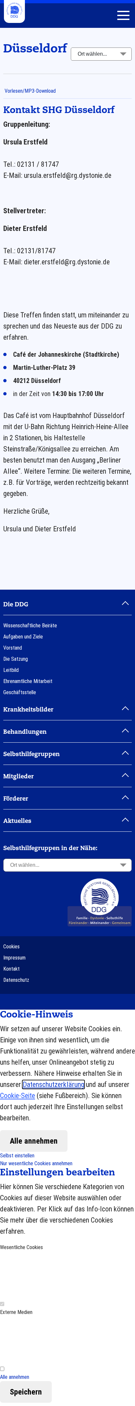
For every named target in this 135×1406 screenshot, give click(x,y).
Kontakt (11, 969)
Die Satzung (15, 659)
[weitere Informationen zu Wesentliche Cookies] (49, 1275)
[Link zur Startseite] (100, 902)
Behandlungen (25, 732)
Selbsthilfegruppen (31, 754)
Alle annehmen (34, 1141)
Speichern (26, 1391)
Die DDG (15, 605)
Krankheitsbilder (28, 710)
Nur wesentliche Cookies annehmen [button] (36, 1163)
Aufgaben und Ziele (23, 637)
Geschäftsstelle (19, 692)
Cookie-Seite (17, 1096)
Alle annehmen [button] (14, 1377)
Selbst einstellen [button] (17, 1155)
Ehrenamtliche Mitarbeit (27, 681)
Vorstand (12, 648)
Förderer (15, 799)
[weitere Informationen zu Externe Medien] (49, 1340)
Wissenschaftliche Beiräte (30, 625)
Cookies (11, 946)
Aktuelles (17, 821)
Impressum (14, 958)
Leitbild (11, 670)
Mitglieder (18, 777)
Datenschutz (16, 980)
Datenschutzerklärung (53, 1084)
